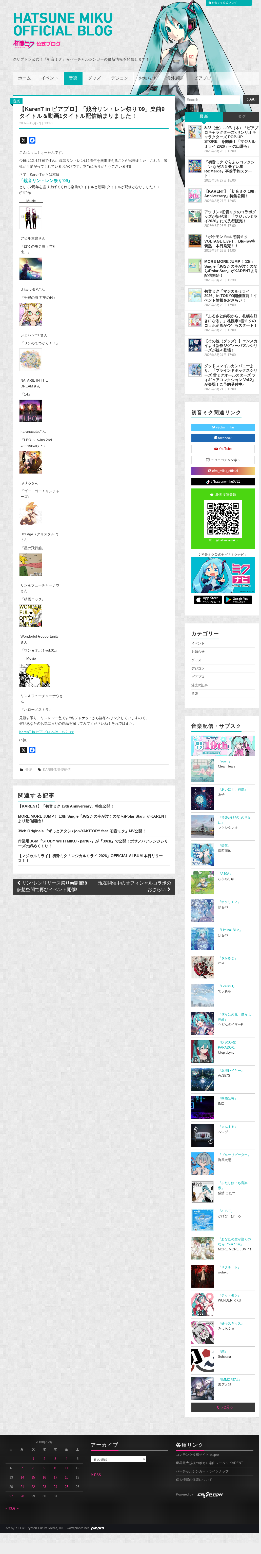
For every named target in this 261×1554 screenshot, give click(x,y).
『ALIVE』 (226, 1211)
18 (66, 1477)
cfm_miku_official (224, 471)
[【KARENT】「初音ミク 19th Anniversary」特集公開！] (195, 195)
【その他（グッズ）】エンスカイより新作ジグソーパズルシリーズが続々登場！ (230, 345)
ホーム (24, 78)
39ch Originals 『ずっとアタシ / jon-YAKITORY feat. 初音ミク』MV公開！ (82, 831)
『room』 (225, 761)
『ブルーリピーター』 (234, 1155)
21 (22, 1487)
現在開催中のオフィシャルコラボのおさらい (134, 886)
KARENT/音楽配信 (57, 770)
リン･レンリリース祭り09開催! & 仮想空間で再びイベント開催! (52, 886)
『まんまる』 (228, 1127)
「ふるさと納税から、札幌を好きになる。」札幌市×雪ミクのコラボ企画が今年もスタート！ (230, 320)
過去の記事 (199, 685)
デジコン (119, 78)
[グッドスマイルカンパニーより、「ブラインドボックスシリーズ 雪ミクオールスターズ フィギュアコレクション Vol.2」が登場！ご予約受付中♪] (195, 370)
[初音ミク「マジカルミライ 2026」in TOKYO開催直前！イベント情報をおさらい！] (195, 295)
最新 (204, 117)
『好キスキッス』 (231, 1323)
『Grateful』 (227, 986)
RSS (97, 1475)
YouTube (225, 449)
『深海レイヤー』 (231, 1070)
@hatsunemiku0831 (225, 481)
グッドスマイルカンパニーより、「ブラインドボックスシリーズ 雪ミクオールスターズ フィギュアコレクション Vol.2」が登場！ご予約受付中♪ (230, 375)
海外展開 (175, 78)
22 (33, 1487)
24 (55, 1487)
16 (44, 1477)
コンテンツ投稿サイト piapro (197, 1455)
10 (55, 1468)
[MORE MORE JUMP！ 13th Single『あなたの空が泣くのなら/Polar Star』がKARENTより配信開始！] (195, 265)
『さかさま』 (228, 958)
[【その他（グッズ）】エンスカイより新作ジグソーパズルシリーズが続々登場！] (195, 345)
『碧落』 (224, 846)
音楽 (73, 78)
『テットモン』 (229, 1295)
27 (11, 1496)
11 (66, 1468)
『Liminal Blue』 (230, 930)
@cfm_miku (224, 427)
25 (66, 1487)
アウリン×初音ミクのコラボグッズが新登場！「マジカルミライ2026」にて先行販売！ (230, 216)
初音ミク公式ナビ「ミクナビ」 (223, 555)
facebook (224, 438)
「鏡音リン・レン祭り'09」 (45, 180)
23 (44, 1487)
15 (33, 1477)
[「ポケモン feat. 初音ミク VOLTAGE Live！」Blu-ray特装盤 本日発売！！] (195, 240)
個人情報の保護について (194, 1480)
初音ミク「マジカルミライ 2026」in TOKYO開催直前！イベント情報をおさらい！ (230, 295)
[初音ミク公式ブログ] (62, 31)
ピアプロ (202, 78)
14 (22, 1477)
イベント (49, 78)
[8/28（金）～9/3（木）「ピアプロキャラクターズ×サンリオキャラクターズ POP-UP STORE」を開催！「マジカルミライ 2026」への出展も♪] (195, 132)
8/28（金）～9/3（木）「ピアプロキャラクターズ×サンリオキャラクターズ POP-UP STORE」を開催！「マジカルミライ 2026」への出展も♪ (231, 137)
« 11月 (10, 1508)
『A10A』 (225, 874)
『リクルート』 (229, 1267)
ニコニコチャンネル (225, 460)
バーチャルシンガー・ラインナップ (202, 1471)
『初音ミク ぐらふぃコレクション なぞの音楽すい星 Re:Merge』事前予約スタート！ (229, 169)
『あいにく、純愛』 (233, 789)
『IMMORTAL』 (230, 1380)
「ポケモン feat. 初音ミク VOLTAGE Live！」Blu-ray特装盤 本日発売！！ (229, 241)
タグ (242, 117)
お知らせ (147, 78)
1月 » (14, 1508)
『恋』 (223, 1351)
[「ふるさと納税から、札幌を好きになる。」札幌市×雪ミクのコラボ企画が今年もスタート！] (195, 320)
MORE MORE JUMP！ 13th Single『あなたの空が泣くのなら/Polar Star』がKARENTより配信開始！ (231, 268)
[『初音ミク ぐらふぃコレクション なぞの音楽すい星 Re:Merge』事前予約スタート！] (195, 166)
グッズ (94, 78)
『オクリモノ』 (229, 902)
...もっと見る (223, 1407)
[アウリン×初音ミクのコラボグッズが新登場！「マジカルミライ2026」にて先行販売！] (195, 216)
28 (22, 1496)
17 (55, 1477)
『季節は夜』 (228, 1098)
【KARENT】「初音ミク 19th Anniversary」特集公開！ (66, 806)
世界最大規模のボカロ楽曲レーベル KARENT (209, 1463)
